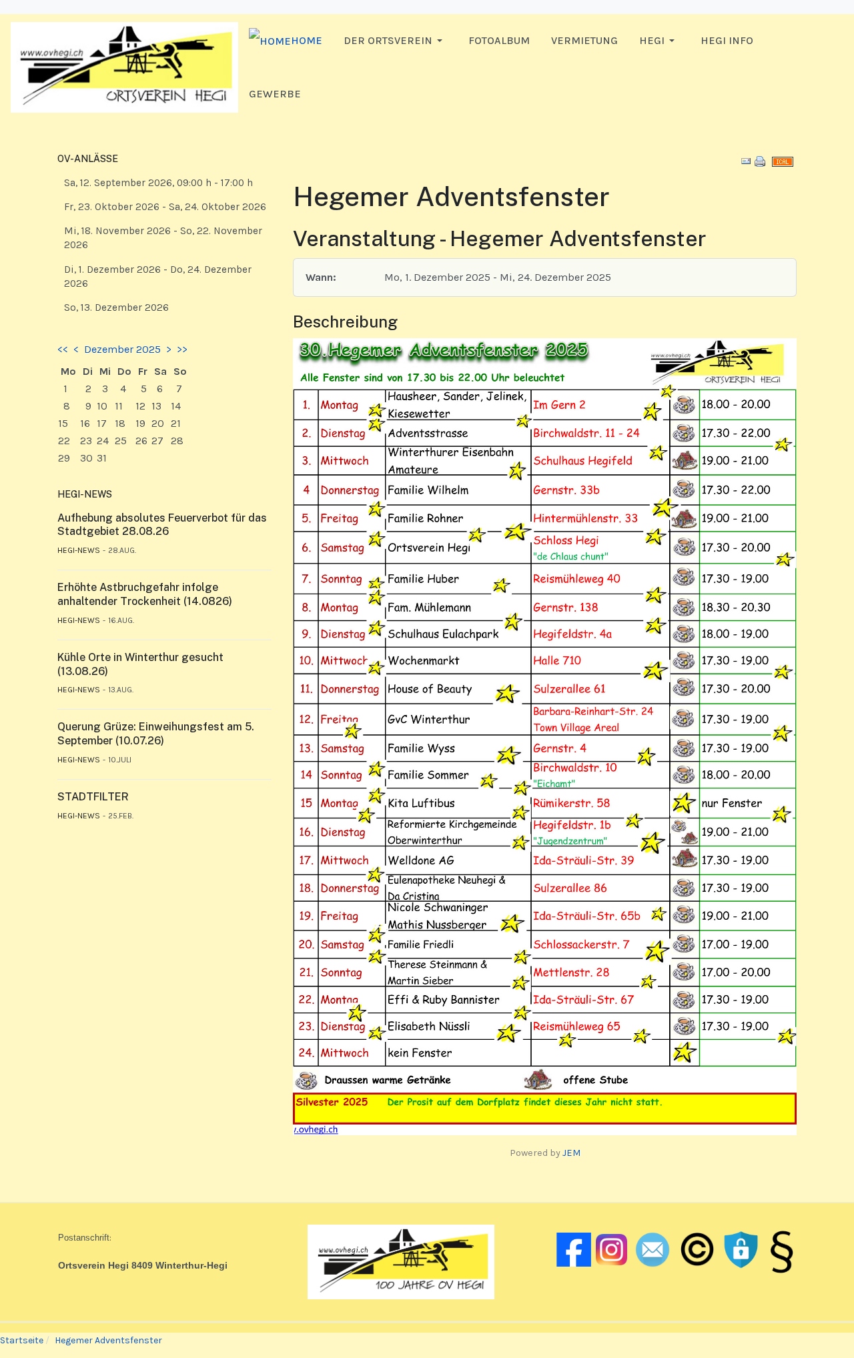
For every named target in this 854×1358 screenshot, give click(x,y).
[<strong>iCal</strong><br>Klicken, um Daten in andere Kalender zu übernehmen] (782, 161)
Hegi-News (78, 550)
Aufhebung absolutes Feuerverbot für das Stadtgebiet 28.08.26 (162, 525)
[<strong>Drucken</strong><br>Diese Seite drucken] (760, 161)
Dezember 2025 (122, 349)
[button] (395, 40)
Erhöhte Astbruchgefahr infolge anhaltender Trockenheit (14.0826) (144, 594)
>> (182, 349)
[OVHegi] (124, 66)
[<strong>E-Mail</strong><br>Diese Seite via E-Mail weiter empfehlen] (746, 161)
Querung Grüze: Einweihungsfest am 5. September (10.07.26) (155, 733)
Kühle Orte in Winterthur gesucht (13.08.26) (140, 664)
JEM (571, 1153)
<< (62, 349)
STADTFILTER (93, 796)
